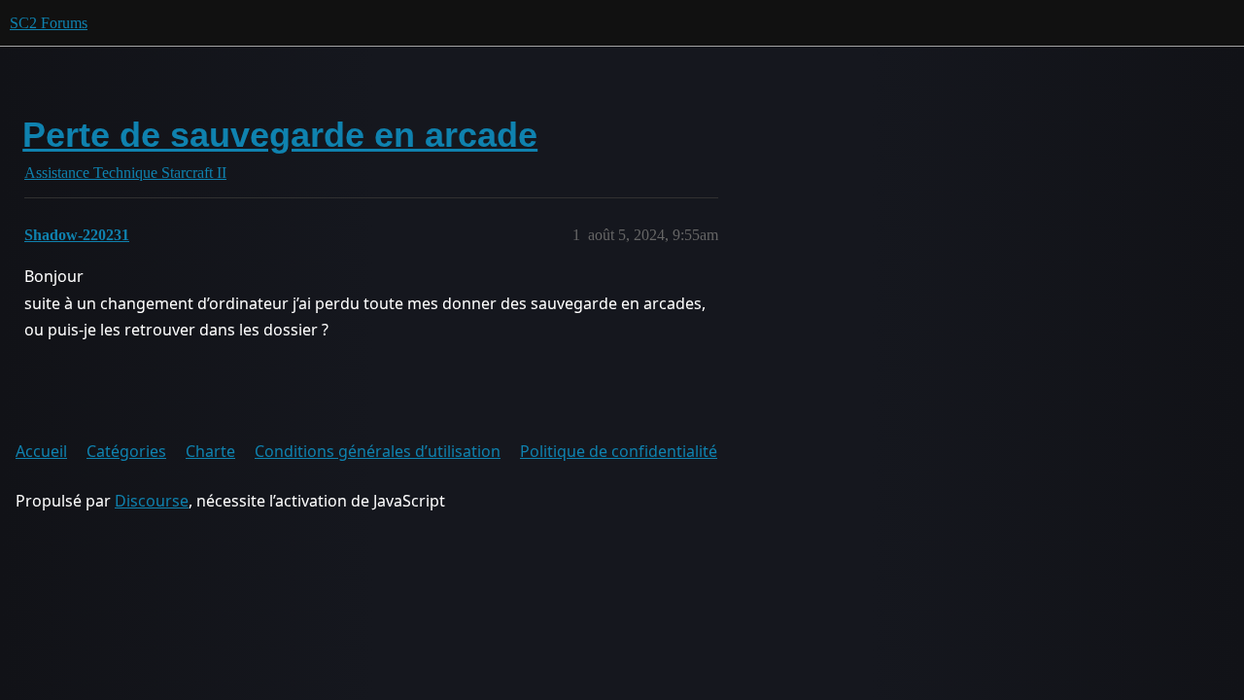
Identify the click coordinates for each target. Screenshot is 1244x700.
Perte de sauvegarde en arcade (279, 135)
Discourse (152, 500)
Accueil (41, 451)
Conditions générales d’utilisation (378, 451)
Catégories (126, 451)
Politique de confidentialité (618, 451)
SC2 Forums (48, 23)
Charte (210, 451)
